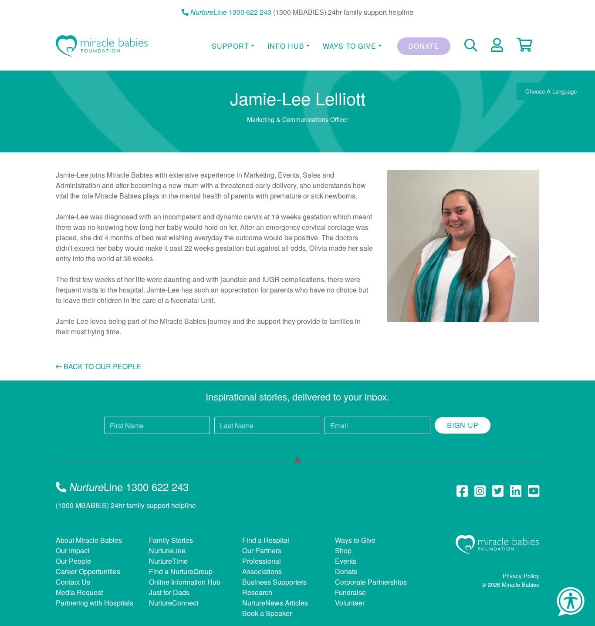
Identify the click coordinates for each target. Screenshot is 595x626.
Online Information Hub (184, 582)
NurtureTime (168, 561)
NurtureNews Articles (275, 603)
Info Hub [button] (285, 46)
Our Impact (72, 550)
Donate (423, 46)
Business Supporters (274, 582)
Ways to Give (355, 540)
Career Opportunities (88, 571)
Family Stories (171, 540)
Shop (343, 550)
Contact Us (73, 582)
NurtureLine (167, 550)
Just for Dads (169, 592)
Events (345, 561)
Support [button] (230, 46)
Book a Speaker (267, 613)
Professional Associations (262, 566)
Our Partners (261, 550)
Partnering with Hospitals (94, 603)
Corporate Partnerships (371, 582)
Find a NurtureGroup (181, 571)
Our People (73, 561)
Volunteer (350, 603)
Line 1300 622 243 (230, 12)
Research (257, 592)
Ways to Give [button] (349, 46)
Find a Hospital (265, 540)
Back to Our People (101, 366)
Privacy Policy (521, 576)
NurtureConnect (173, 603)
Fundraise (350, 592)
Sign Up (463, 425)
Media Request (79, 592)
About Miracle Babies (89, 540)
